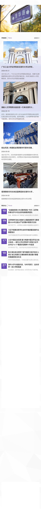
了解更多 (4, 477)
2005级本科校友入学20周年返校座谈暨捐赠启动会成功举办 (19, 461)
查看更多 (36, 205)
